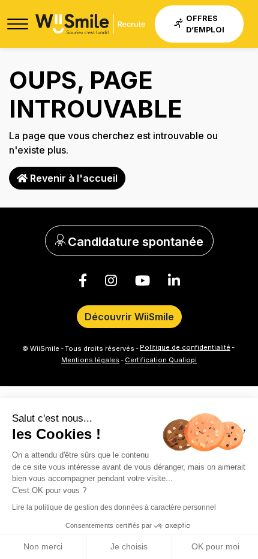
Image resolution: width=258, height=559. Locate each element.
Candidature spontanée (134, 242)
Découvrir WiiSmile (129, 317)
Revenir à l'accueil (73, 178)
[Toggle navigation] (17, 24)
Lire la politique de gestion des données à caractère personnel (114, 507)
